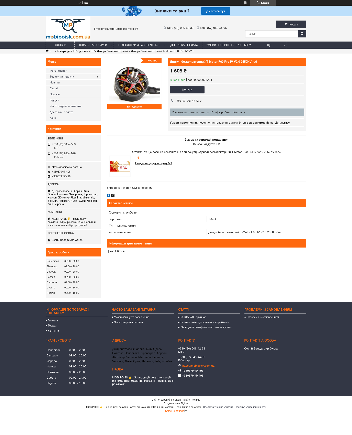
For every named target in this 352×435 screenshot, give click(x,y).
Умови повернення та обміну (228, 45)
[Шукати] (302, 33)
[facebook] (108, 196)
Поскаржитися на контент (218, 407)
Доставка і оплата (184, 45)
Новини (55, 82)
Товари (52, 325)
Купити (187, 89)
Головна (60, 45)
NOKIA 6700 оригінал (193, 317)
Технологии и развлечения (138, 45)
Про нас (55, 94)
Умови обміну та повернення (131, 317)
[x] (112, 196)
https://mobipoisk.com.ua (67, 167)
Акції (53, 117)
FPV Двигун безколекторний (109, 51)
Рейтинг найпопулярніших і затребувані (204, 322)
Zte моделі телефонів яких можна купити (205, 327)
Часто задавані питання (65, 106)
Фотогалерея (58, 70)
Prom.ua (195, 399)
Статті (54, 88)
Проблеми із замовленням (263, 317)
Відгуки (54, 100)
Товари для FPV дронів (72, 51)
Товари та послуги (93, 45)
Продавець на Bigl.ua (176, 403)
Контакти (53, 330)
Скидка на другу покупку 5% (153, 163)
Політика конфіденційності (250, 407)
